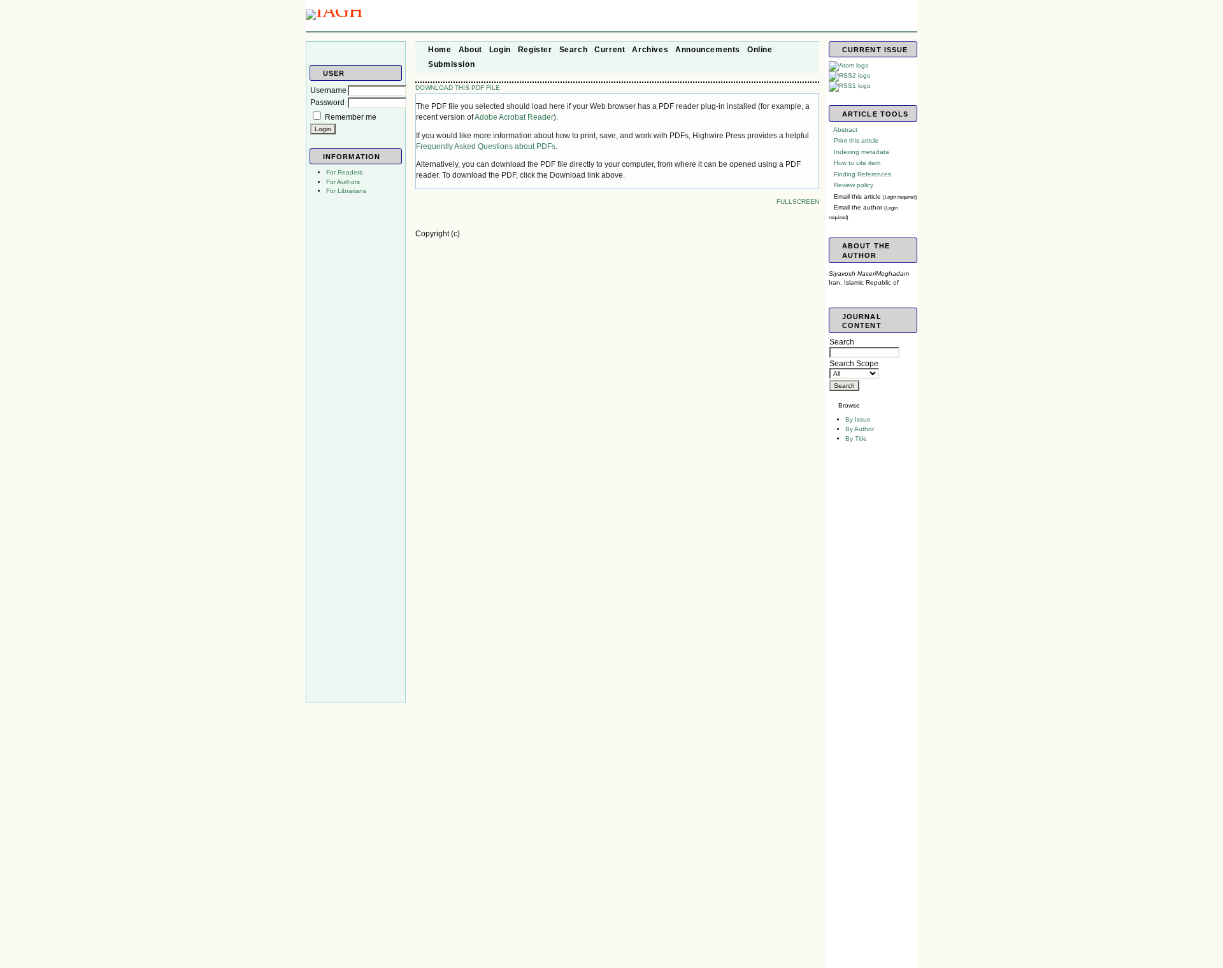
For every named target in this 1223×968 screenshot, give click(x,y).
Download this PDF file (457, 87)
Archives (650, 49)
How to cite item (857, 162)
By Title (856, 438)
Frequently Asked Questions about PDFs (485, 146)
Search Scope (853, 363)
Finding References (862, 174)
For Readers (344, 172)
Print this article (856, 140)
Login (500, 49)
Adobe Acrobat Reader (514, 117)
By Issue (858, 419)
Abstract (845, 129)
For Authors (343, 181)
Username (328, 90)
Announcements (707, 49)
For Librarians (346, 190)
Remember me (350, 117)
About (470, 49)
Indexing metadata (861, 151)
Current (609, 49)
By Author (859, 428)
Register (535, 49)
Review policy (853, 185)
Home (439, 49)
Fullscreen (797, 201)
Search (841, 342)
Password (327, 102)
